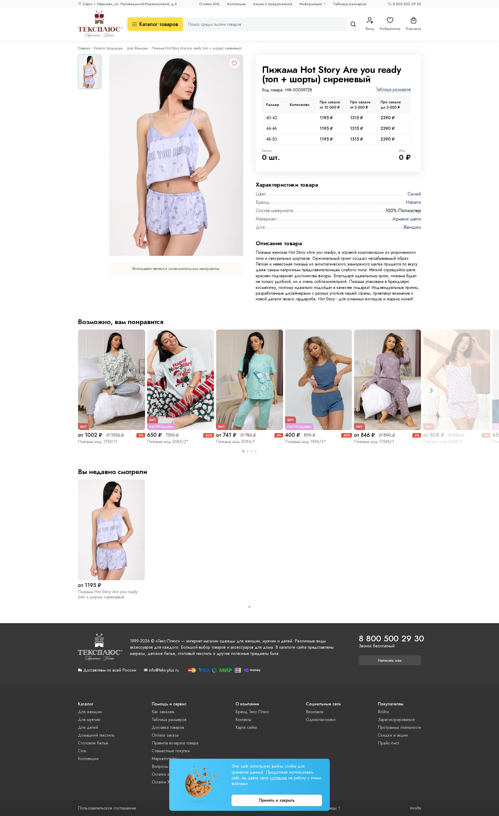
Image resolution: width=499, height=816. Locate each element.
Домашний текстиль (96, 735)
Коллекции (236, 4)
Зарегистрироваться (396, 720)
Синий (414, 194)
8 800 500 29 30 (407, 4)
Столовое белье (93, 743)
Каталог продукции (108, 48)
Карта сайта (246, 727)
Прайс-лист (388, 743)
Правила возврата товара (175, 743)
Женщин (412, 227)
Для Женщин (137, 48)
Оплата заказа (165, 735)
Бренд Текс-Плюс (252, 712)
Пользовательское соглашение (107, 808)
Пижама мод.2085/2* (168, 442)
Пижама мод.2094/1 (235, 442)
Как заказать (163, 712)
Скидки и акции (393, 735)
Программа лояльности (399, 727)
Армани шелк (406, 219)
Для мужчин (89, 720)
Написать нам (390, 660)
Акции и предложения (272, 4)
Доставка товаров (168, 727)
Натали (413, 202)
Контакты (243, 720)
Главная (84, 48)
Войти (383, 712)
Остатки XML (209, 4)
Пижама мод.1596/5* (305, 442)
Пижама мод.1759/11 (97, 442)
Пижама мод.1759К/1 (374, 442)
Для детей (88, 727)
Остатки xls (162, 774)
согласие (278, 778)
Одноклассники (321, 720)
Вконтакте (315, 712)
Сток (82, 751)
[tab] (243, 451)
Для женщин (90, 712)
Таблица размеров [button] (393, 89)
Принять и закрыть (277, 800)
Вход (370, 28)
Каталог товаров (158, 24)
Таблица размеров (349, 4)
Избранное (390, 28)
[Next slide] (431, 390)
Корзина (413, 28)
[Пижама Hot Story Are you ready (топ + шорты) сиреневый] (111, 529)
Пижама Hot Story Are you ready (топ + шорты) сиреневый (107, 594)
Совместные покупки (171, 751)
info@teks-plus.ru (164, 670)
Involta (415, 808)
